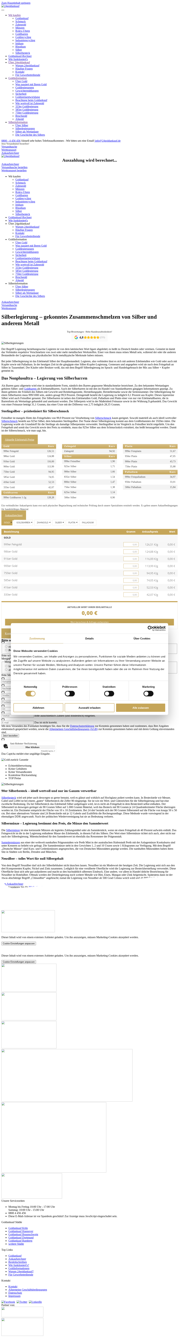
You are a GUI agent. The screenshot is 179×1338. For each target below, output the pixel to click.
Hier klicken (33, 747)
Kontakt (19, 71)
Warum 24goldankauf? (21, 1271)
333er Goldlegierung (26, 106)
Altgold (19, 119)
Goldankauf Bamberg (20, 1240)
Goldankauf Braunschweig (23, 1234)
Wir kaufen (14, 15)
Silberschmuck (103, 417)
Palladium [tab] (88, 522)
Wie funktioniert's (18, 59)
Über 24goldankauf (19, 62)
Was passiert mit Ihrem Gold (31, 84)
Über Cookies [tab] (142, 638)
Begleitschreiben (17, 1262)
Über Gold (21, 81)
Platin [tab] (71, 522)
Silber (18, 49)
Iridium (19, 43)
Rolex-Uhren (22, 30)
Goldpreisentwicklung (27, 96)
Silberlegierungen (25, 128)
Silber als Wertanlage (27, 131)
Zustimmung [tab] (37, 638)
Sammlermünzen (10, 842)
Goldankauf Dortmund (21, 1237)
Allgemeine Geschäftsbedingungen (27, 1289)
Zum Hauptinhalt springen (15, 2)
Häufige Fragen (24, 68)
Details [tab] (89, 638)
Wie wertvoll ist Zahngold (29, 103)
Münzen (19, 27)
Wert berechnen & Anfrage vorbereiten (89, 622)
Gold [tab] (7, 522)
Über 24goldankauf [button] (19, 223)
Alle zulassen (141, 707)
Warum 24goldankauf (27, 65)
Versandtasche (9, 146)
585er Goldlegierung (26, 109)
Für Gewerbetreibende (27, 74)
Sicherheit (20, 93)
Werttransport (8, 149)
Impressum (14, 1295)
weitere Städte (16, 1243)
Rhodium (20, 46)
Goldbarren (21, 34)
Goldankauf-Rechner (20, 56)
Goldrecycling (23, 37)
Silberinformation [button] (18, 283)
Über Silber (21, 125)
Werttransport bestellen (14, 170)
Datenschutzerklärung (82, 725)
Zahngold (20, 24)
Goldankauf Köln (18, 1228)
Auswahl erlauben (89, 707)
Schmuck (20, 21)
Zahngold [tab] (42, 522)
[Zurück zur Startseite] (10, 6)
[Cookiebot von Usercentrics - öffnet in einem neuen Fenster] (150, 628)
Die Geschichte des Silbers (30, 134)
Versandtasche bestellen (14, 167)
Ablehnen (38, 707)
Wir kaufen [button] (14, 176)
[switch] (70, 693)
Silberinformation (18, 122)
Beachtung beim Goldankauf (31, 100)
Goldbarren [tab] (23, 522)
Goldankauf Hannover (20, 1231)
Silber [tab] (58, 522)
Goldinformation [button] (17, 239)
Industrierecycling (25, 40)
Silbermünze (13, 830)
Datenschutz (15, 1292)
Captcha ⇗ (48, 751)
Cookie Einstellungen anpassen (19, 943)
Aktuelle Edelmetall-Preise (19, 439)
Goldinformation (17, 78)
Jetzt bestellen (10, 735)
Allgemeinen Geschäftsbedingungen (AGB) (73, 729)
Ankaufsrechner (10, 152)
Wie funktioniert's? (18, 1265)
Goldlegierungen (24, 87)
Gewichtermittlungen (27, 90)
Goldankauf (21, 18)
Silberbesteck (22, 52)
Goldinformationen (18, 1268)
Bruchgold (21, 115)
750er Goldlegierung (26, 112)
